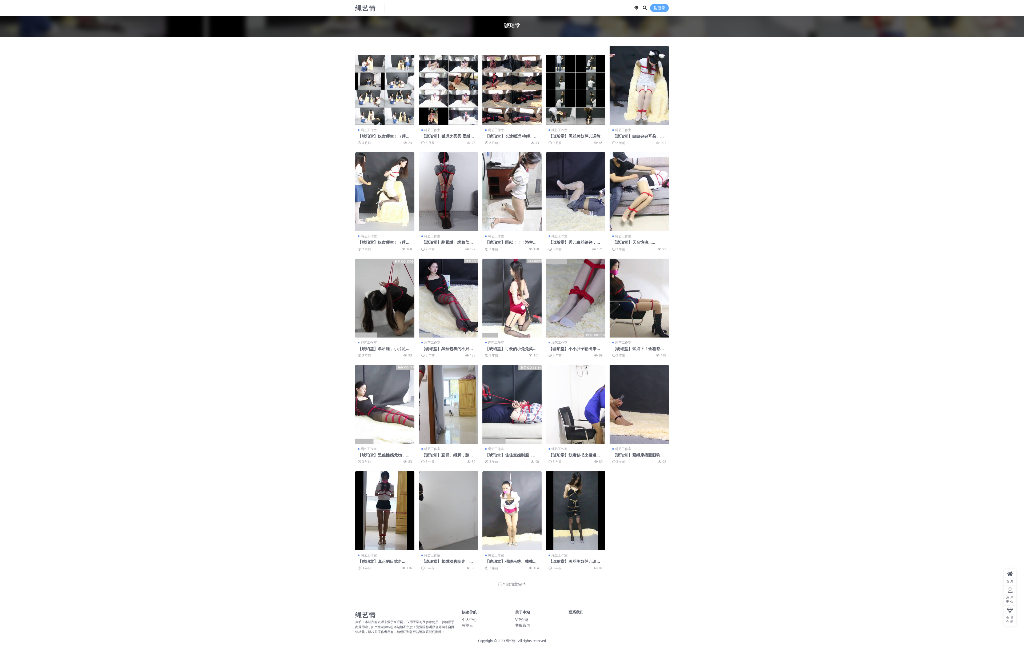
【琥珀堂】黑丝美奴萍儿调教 (575, 136)
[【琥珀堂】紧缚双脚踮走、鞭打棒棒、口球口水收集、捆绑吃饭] (448, 510)
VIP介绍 (521, 619)
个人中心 (469, 619)
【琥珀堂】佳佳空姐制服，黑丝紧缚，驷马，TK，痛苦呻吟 (511, 457)
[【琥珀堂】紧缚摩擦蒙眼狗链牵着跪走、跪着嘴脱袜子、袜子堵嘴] (639, 404)
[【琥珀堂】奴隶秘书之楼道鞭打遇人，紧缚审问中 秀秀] (575, 404)
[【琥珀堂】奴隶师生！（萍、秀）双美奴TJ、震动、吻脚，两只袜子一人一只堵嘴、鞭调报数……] (384, 191)
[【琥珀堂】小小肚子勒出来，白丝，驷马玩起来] (575, 298)
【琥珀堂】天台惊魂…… (633, 242)
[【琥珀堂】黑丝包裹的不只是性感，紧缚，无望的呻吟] (448, 298)
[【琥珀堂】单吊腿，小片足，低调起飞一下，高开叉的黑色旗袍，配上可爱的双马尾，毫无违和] (384, 298)
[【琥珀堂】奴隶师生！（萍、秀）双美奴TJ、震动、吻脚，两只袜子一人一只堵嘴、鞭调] (384, 85)
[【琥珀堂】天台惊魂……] (639, 191)
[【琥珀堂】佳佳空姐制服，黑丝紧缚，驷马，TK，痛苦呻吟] (512, 404)
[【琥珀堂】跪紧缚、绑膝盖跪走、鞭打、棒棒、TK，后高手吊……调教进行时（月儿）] (448, 191)
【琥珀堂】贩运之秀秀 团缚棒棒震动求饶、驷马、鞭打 (447, 138)
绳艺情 (510, 641)
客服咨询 (522, 625)
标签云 (467, 625)
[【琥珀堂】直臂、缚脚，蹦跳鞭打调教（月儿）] (448, 404)
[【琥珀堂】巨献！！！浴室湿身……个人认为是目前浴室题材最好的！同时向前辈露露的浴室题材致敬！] (512, 191)
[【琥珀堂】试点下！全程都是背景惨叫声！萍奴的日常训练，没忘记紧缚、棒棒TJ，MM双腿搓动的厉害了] (639, 298)
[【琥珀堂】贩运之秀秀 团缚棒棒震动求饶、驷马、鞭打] (448, 85)
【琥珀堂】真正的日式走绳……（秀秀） (380, 564)
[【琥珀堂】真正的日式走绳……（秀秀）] (384, 510)
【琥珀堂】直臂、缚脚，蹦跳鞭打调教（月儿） (447, 457)
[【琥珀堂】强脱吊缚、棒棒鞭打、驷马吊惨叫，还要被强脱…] (512, 510)
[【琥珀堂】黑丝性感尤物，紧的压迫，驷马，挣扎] (384, 404)
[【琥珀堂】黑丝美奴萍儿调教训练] (575, 510)
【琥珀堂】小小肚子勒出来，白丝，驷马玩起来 (575, 351)
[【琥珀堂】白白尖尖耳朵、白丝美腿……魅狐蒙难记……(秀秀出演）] (639, 85)
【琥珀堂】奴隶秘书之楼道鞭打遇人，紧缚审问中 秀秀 (575, 457)
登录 (661, 8)
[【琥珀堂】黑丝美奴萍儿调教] (575, 85)
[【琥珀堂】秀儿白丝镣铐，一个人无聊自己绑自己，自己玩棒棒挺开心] (575, 191)
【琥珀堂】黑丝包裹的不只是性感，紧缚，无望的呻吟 (447, 351)
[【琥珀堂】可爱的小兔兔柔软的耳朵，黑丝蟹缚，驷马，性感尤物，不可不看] (512, 298)
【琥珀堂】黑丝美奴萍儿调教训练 (575, 564)
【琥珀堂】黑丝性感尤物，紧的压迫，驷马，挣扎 (384, 457)
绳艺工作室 (369, 130)
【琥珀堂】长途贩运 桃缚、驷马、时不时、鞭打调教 (511, 138)
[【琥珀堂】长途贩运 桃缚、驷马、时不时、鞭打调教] (512, 85)
